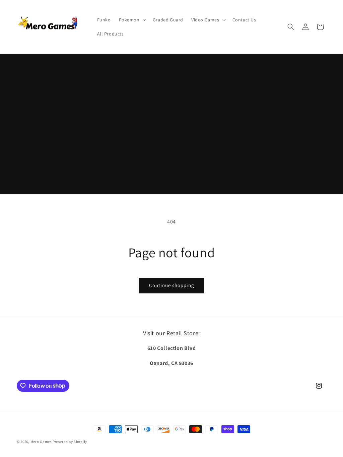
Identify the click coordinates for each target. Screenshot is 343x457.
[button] (132, 20)
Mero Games (41, 441)
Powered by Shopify (70, 441)
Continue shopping (171, 285)
